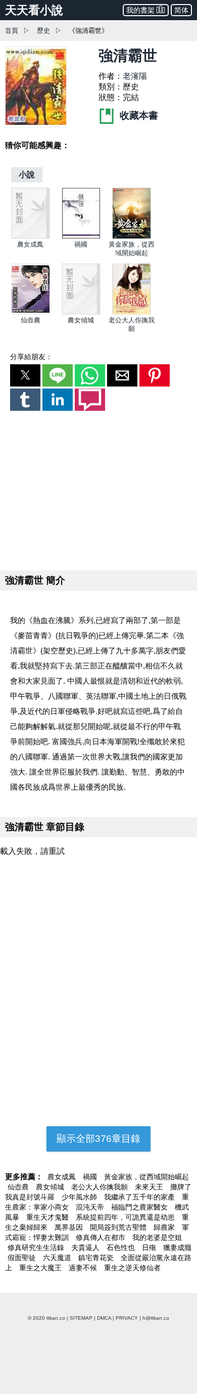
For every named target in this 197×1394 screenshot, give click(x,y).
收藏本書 (137, 115)
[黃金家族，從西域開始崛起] (131, 237)
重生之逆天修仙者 (132, 1268)
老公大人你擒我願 (100, 1187)
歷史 (43, 30)
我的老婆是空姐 (157, 1237)
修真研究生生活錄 (37, 1247)
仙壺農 (30, 320)
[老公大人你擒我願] (131, 312)
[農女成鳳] (30, 237)
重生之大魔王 (41, 1268)
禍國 (80, 244)
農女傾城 (81, 320)
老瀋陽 (135, 76)
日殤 (150, 1247)
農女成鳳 (30, 244)
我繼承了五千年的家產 (140, 1197)
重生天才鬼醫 (48, 1217)
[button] (25, 375)
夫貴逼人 (86, 1247)
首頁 (11, 30)
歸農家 (165, 1227)
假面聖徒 (23, 1258)
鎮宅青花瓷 (97, 1258)
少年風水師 (80, 1197)
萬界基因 (70, 1227)
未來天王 (150, 1187)
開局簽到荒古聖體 (119, 1227)
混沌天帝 (91, 1207)
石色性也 (122, 1247)
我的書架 (140, 10)
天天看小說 (34, 10)
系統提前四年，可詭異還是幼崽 (126, 1217)
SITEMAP (81, 1318)
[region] (98, 488)
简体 (181, 10)
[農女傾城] (81, 312)
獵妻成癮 (177, 1247)
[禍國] (81, 237)
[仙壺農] (30, 312)
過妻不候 (84, 1268)
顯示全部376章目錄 (98, 1138)
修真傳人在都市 (101, 1237)
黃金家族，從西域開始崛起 (146, 1177)
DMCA (104, 1318)
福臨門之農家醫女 (140, 1207)
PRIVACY (127, 1318)
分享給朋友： (31, 357)
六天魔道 (58, 1258)
